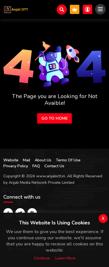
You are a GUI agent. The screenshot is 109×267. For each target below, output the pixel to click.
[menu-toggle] (100, 9)
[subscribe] (74, 9)
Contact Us (54, 166)
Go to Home (54, 118)
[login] (87, 9)
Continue (42, 258)
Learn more (65, 258)
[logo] (16, 9)
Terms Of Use (68, 160)
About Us (43, 160)
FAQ (36, 166)
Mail (26, 160)
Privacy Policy (15, 166)
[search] (62, 9)
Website (10, 160)
